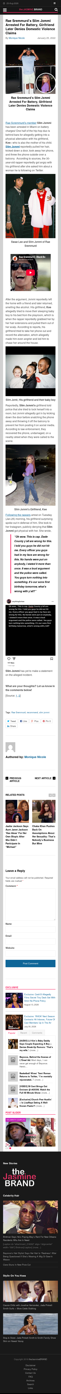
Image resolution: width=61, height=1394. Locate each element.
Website (10, 947)
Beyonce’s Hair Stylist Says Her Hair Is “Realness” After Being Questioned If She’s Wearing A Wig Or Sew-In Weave (29, 1256)
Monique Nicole (17, 38)
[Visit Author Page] (10, 747)
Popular (11, 1032)
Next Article (43, 778)
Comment (12, 885)
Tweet (13, 721)
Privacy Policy (30, 1369)
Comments (37, 1032)
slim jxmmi (44, 712)
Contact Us (30, 1372)
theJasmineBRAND (38, 1359)
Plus (36, 721)
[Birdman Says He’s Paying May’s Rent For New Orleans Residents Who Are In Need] (30, 1217)
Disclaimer (30, 1365)
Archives (30, 1380)
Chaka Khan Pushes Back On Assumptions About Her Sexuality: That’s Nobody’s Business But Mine (43, 834)
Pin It (48, 721)
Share (13, 726)
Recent (23, 1032)
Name (9, 923)
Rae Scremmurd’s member (21, 123)
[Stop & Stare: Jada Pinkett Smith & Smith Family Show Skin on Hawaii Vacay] (30, 1324)
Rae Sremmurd (18, 712)
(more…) (36, 1045)
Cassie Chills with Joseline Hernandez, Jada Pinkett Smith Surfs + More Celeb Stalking (27, 1307)
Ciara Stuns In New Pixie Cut (17, 1264)
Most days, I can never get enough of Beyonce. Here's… (35, 1061)
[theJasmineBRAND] (30, 9)
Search (30, 1384)
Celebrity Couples (16, 1120)
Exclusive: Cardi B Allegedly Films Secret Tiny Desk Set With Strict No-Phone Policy (39, 997)
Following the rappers (18, 515)
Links (30, 1388)
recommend (32, 712)
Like (25, 721)
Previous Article (15, 779)
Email (9, 935)
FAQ (30, 1376)
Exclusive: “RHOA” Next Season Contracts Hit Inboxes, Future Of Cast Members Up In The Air (39, 1019)
